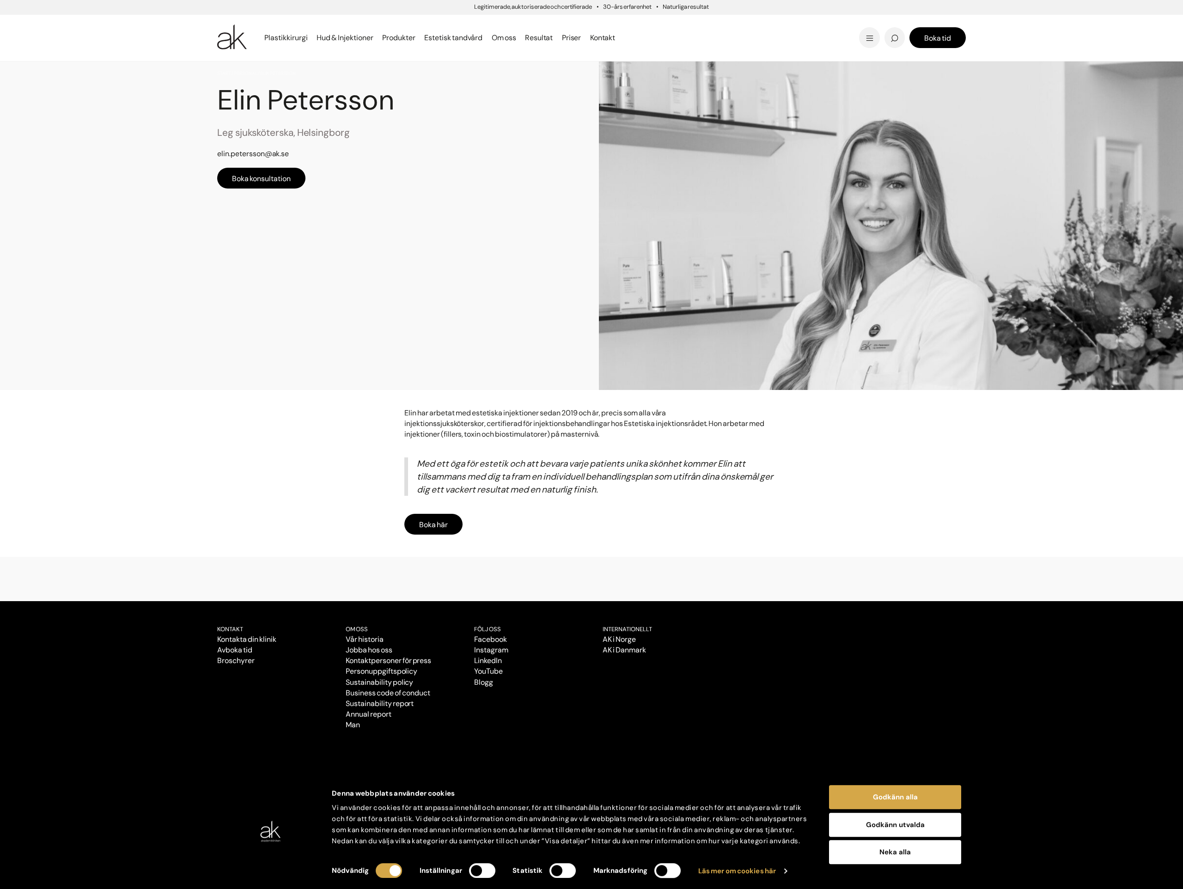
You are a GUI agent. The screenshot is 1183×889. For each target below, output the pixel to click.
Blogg (607, 23)
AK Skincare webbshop (852, 46)
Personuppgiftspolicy (381, 671)
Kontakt (603, 38)
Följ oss (487, 629)
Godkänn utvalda (895, 824)
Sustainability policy (379, 682)
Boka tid (937, 38)
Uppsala (612, 23)
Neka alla (895, 852)
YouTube (488, 671)
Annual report (368, 714)
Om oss (357, 629)
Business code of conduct (388, 693)
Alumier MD (240, 37)
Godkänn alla (895, 797)
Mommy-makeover (772, 24)
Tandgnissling (637, 24)
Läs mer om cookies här (737, 871)
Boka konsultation (261, 178)
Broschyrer (236, 660)
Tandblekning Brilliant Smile (664, 37)
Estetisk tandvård (632, 37)
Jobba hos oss (369, 650)
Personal (245, 73)
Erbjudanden (622, 37)
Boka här (433, 525)
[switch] (482, 870)
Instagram (491, 650)
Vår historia (365, 639)
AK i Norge (619, 639)
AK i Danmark (624, 650)
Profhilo (232, 24)
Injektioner (618, 23)
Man (353, 725)
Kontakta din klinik (246, 639)
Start (224, 73)
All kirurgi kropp (765, 37)
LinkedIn (488, 660)
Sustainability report (380, 703)
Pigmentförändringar (651, 24)
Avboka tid (234, 650)
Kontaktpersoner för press (388, 660)
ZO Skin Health (625, 37)
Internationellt (627, 629)
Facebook (490, 639)
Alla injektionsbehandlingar (271, 37)
